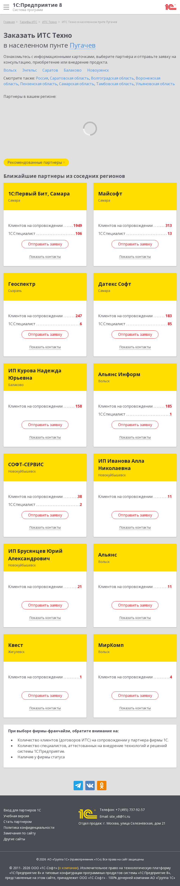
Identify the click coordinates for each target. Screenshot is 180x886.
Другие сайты (14, 839)
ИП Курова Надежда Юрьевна (34, 374)
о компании (68, 868)
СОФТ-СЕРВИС (26, 464)
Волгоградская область (112, 78)
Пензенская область (38, 83)
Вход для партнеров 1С (22, 810)
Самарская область (76, 83)
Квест (15, 645)
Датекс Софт (114, 284)
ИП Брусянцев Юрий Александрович (35, 555)
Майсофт (110, 193)
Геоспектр (21, 284)
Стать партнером (18, 821)
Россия (42, 78)
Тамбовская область (115, 83)
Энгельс (29, 70)
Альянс (107, 554)
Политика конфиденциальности (29, 827)
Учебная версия (16, 816)
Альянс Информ (119, 374)
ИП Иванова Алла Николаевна (121, 465)
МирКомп (111, 645)
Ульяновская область (155, 83)
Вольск (10, 70)
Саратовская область (69, 78)
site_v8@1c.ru (119, 816)
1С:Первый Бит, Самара (39, 193)
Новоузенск (98, 70)
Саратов (50, 70)
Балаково (73, 70)
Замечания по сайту (20, 833)
